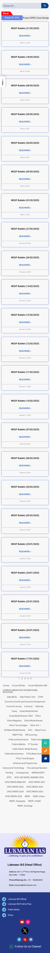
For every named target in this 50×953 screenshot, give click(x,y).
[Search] (45, 5)
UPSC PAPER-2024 (15, 792)
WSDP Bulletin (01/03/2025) (25, 200)
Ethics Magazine (14, 721)
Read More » (25, 36)
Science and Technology (13, 768)
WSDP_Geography (17, 801)
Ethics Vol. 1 (35, 725)
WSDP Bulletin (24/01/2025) (25, 572)
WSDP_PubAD (34, 801)
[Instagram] (27, 921)
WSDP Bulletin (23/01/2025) (25, 601)
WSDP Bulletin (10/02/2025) (25, 400)
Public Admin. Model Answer (25, 749)
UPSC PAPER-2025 (34, 792)
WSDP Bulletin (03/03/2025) (25, 171)
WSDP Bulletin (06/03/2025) (25, 85)
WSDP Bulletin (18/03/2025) (25, 57)
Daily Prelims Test (27, 697)
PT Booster (33, 744)
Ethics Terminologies (18, 725)
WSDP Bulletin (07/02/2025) (25, 429)
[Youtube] (22, 921)
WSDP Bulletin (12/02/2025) (25, 343)
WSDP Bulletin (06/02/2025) (25, 458)
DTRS (40, 697)
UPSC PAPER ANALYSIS (15, 782)
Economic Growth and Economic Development (25, 702)
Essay (14, 711)
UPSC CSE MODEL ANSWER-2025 (29, 777)
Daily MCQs (12, 697)
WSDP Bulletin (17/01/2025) (25, 658)
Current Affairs (18, 685)
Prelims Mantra (18, 744)
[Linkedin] (19, 939)
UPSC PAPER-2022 (15, 787)
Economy (28, 706)
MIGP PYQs (17, 735)
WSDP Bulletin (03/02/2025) (25, 515)
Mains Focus (40, 730)
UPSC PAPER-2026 (13, 796)
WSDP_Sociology (25, 806)
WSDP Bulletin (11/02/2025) (25, 372)
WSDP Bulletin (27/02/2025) (25, 229)
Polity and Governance (18, 740)
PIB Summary (31, 735)
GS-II (30, 730)
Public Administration (14, 754)
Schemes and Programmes (25, 763)
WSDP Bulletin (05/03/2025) (25, 114)
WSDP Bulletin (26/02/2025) (25, 257)
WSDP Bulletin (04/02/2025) (25, 487)
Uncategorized (22, 773)
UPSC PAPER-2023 (34, 787)
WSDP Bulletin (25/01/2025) (25, 544)
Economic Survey (14, 706)
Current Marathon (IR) (37, 685)
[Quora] (25, 939)
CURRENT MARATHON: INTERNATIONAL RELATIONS (20, 691)
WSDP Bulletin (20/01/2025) (25, 630)
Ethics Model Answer (33, 721)
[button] (45, 758)
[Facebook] (30, 939)
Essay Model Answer (29, 711)
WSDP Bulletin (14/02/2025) (25, 286)
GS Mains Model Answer (14, 730)
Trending (9, 773)
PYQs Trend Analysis (25, 758)
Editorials (39, 706)
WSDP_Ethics (39, 796)
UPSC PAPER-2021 (36, 782)
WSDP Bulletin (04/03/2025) (25, 143)
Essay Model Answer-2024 (21, 716)
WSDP (27, 796)
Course (6, 685)
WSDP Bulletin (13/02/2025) (25, 315)
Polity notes (36, 740)
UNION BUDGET (38, 773)
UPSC (9, 777)
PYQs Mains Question (35, 754)
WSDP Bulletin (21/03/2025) (25, 28)
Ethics (38, 716)
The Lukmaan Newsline (37, 768)
